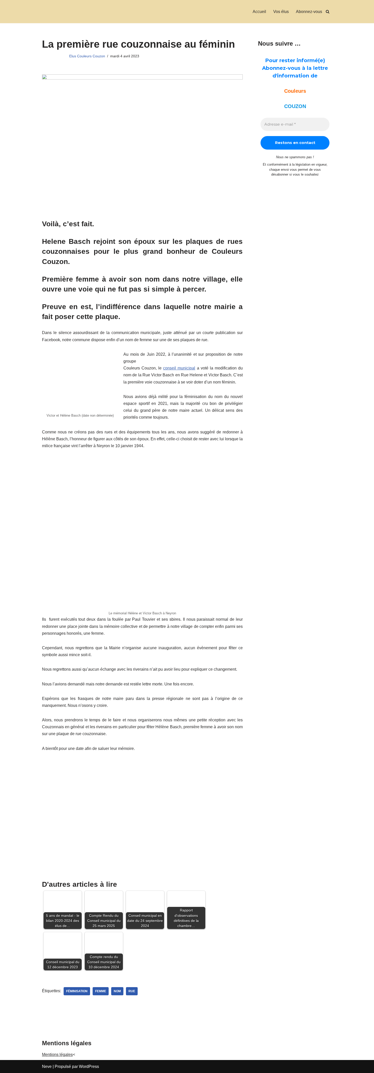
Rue (131, 991)
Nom (117, 991)
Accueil (259, 11)
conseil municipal (179, 368)
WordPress (89, 1066)
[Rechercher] (327, 12)
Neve (47, 1066)
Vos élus (281, 11)
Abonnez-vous (309, 11)
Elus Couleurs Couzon (87, 56)
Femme (100, 991)
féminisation (77, 991)
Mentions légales (57, 1054)
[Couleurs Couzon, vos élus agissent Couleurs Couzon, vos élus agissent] (49, 12)
